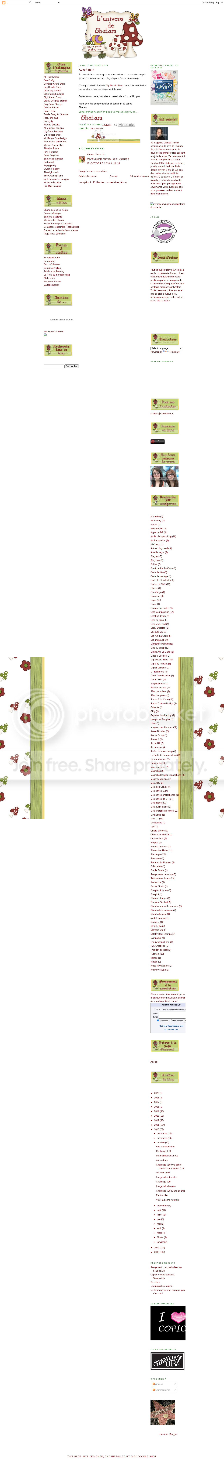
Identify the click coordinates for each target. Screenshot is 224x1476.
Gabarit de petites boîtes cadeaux (61, 230)
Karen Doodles (157, 731)
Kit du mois (156, 747)
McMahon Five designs (55, 138)
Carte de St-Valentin (160, 580)
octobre (161, 1142)
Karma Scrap (157, 735)
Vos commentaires (165, 1146)
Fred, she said (51, 118)
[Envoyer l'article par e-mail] (115, 125)
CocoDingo (156, 592)
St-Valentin (156, 926)
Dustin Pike (49, 111)
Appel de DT (156, 532)
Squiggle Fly (50, 165)
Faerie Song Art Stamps (56, 114)
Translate (175, 351)
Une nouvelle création (161, 1286)
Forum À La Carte (159, 699)
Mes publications (159, 806)
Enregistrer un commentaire (93, 171)
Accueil (113, 176)
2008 (157, 1252)
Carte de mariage (159, 576)
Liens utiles (156, 763)
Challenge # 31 (163, 1151)
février (160, 1237)
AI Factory (155, 520)
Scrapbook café (52, 257)
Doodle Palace (51, 107)
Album (153, 524)
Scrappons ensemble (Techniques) (61, 227)
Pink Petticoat (51, 152)
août (159, 1210)
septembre (162, 1205)
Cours (153, 604)
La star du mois (158, 759)
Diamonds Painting (160, 643)
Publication (156, 866)
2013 (157, 1116)
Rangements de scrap (161, 874)
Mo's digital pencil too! (55, 141)
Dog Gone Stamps (53, 104)
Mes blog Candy (158, 787)
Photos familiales (159, 850)
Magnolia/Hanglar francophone (165, 775)
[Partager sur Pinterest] (133, 125)
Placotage (97, 128)
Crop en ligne (157, 620)
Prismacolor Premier (160, 862)
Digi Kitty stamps (52, 90)
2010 (157, 1129)
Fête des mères (158, 691)
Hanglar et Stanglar (160, 719)
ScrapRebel (49, 261)
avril (159, 1228)
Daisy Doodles (157, 628)
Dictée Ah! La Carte (160, 651)
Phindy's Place (51, 148)
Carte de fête (157, 572)
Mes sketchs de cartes (162, 810)
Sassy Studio (157, 886)
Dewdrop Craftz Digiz (54, 83)
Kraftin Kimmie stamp (161, 751)
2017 (157, 1102)
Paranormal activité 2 (167, 1155)
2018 (157, 1097)
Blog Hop (155, 560)
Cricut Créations (52, 264)
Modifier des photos (54, 220)
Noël (152, 826)
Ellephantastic (157, 683)
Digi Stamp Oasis (53, 97)
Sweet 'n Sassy (51, 169)
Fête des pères (158, 695)
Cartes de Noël (158, 584)
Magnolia (155, 771)
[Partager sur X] (126, 125)
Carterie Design (51, 285)
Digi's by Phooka (158, 663)
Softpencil (49, 162)
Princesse (155, 858)
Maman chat (93, 154)
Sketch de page (158, 914)
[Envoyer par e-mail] (120, 125)
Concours (155, 596)
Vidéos (154, 961)
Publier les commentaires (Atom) (110, 182)
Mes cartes (156, 791)
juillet (160, 1214)
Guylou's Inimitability (161, 715)
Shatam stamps (158, 898)
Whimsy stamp (158, 969)
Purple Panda (157, 870)
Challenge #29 (163, 1181)
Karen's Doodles (52, 124)
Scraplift (154, 894)
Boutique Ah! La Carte (161, 568)
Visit (53, 331)
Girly (152, 711)
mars (160, 1233)
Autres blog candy (159, 548)
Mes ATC (155, 783)
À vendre (155, 516)
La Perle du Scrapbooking (57, 274)
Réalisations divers (160, 878)
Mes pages (156, 802)
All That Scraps (51, 77)
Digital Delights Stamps (56, 100)
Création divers (158, 616)
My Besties (156, 822)
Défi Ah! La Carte (159, 636)
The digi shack (51, 172)
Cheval (154, 588)
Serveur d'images (52, 213)
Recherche (155, 882)
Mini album (156, 814)
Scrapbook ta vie (159, 890)
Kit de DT (155, 743)
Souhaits (154, 922)
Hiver (153, 723)
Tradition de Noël (159, 950)
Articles (159, 1384)
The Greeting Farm (53, 175)
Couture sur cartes (159, 608)
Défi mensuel (157, 640)
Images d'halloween (166, 1186)
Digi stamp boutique (54, 94)
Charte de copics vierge (56, 210)
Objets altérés (157, 830)
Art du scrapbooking (54, 271)
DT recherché (157, 671)
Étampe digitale (158, 687)
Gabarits (154, 707)
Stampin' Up (156, 930)
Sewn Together (51, 155)
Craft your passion (159, 612)
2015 (157, 1106)
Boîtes (153, 564)
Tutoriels (154, 954)
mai (159, 1223)
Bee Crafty (49, 80)
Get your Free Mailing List (171, 1026)
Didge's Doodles (158, 655)
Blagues (154, 556)
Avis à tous (86, 70)
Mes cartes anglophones (162, 795)
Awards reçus (157, 552)
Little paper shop (52, 134)
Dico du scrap (157, 647)
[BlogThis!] (123, 125)
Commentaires (162, 1390)
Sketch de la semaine (161, 910)
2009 (157, 1247)
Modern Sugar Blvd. (54, 145)
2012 (157, 1120)
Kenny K (154, 739)
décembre (162, 1133)
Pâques (154, 842)
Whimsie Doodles (52, 182)
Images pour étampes (161, 727)
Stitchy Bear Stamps (161, 934)
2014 (157, 1111)
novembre (162, 1138)
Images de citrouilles (166, 1177)
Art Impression (157, 540)
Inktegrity (48, 121)
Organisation (156, 838)
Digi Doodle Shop (52, 87)
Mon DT (154, 818)
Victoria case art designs (56, 179)
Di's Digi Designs (52, 186)
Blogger (173, 1434)
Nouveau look (163, 1172)
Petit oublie (161, 1195)
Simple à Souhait (159, 902)
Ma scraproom (157, 767)
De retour (155, 1282)
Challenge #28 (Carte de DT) (170, 1190)
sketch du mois (158, 918)
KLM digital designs (54, 128)
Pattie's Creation (158, 846)
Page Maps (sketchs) (54, 233)
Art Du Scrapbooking (161, 536)
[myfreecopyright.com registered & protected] (168, 207)
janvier (160, 1242)
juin (159, 1219)
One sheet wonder (159, 834)
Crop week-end (158, 624)
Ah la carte (49, 278)
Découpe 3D (156, 632)
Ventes (154, 958)
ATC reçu (155, 544)
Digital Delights (158, 667)
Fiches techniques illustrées (58, 223)
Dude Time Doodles (160, 675)
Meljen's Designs (159, 779)
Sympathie (155, 938)
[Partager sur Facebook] (130, 125)
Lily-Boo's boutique (53, 131)
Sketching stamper (53, 158)
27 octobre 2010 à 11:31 (103, 163)
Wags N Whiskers (159, 965)
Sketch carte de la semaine (164, 906)
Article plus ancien (139, 176)
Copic (153, 600)
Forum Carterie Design (161, 703)
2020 (157, 1093)
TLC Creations (157, 946)
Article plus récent (88, 176)
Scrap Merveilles (52, 268)
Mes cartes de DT (159, 799)
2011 (157, 1125)
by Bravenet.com (171, 1029)
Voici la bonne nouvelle (167, 1200)
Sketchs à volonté (53, 216)
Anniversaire (156, 528)
